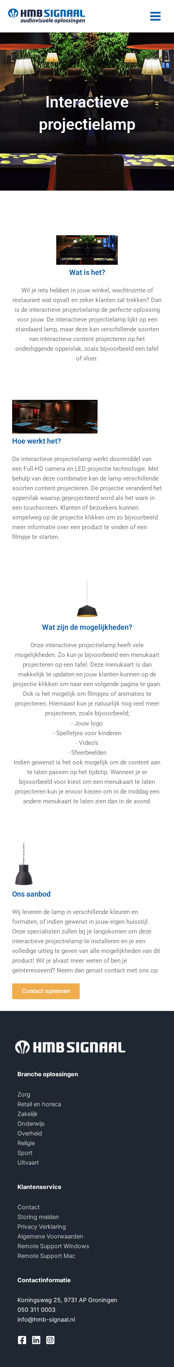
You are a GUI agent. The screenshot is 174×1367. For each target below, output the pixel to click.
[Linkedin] (36, 1340)
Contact (28, 1207)
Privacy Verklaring (41, 1226)
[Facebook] (22, 1340)
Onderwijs (31, 1123)
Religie (26, 1143)
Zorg (23, 1094)
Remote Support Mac (46, 1256)
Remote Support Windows (53, 1246)
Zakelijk (27, 1114)
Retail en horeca (39, 1104)
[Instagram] (50, 1340)
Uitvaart (28, 1162)
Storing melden (38, 1217)
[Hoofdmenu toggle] (155, 16)
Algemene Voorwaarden (50, 1236)
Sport (24, 1153)
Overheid (29, 1133)
